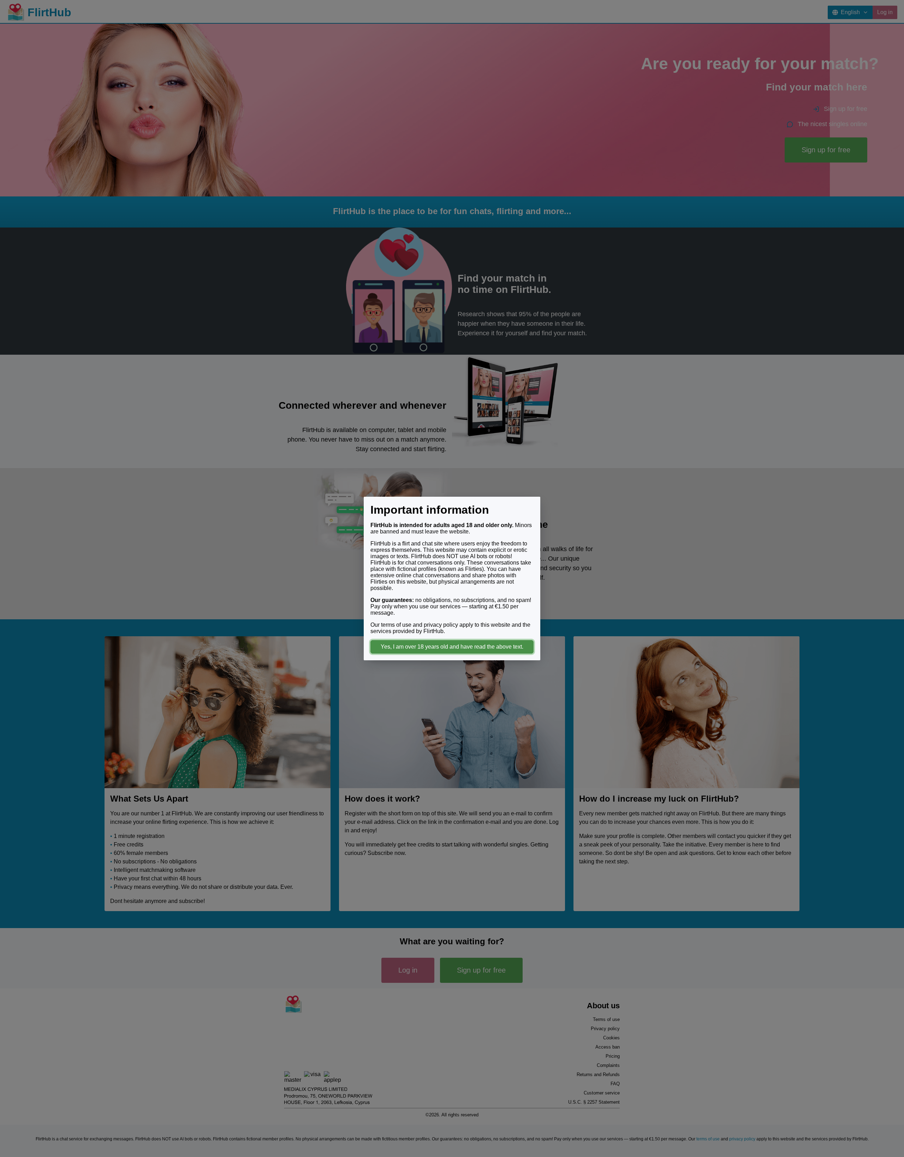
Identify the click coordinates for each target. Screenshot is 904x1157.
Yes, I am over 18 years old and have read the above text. (452, 647)
